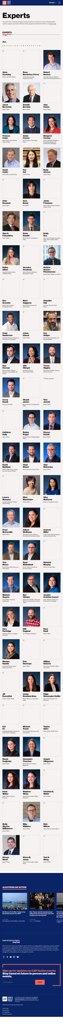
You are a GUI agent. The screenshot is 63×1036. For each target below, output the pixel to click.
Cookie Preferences (7, 1014)
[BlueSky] (17, 957)
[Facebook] (7, 957)
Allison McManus (14, 921)
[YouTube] (10, 957)
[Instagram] (14, 957)
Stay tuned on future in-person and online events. (29, 973)
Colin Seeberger (6, 921)
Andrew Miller (22, 921)
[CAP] (7, 999)
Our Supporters (6, 1012)
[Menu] (59, 2)
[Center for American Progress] (4, 3)
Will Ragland (37, 921)
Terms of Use (5, 1008)
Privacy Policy (5, 1010)
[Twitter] (3, 957)
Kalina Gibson (60, 921)
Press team (53, 24)
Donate (52, 3)
